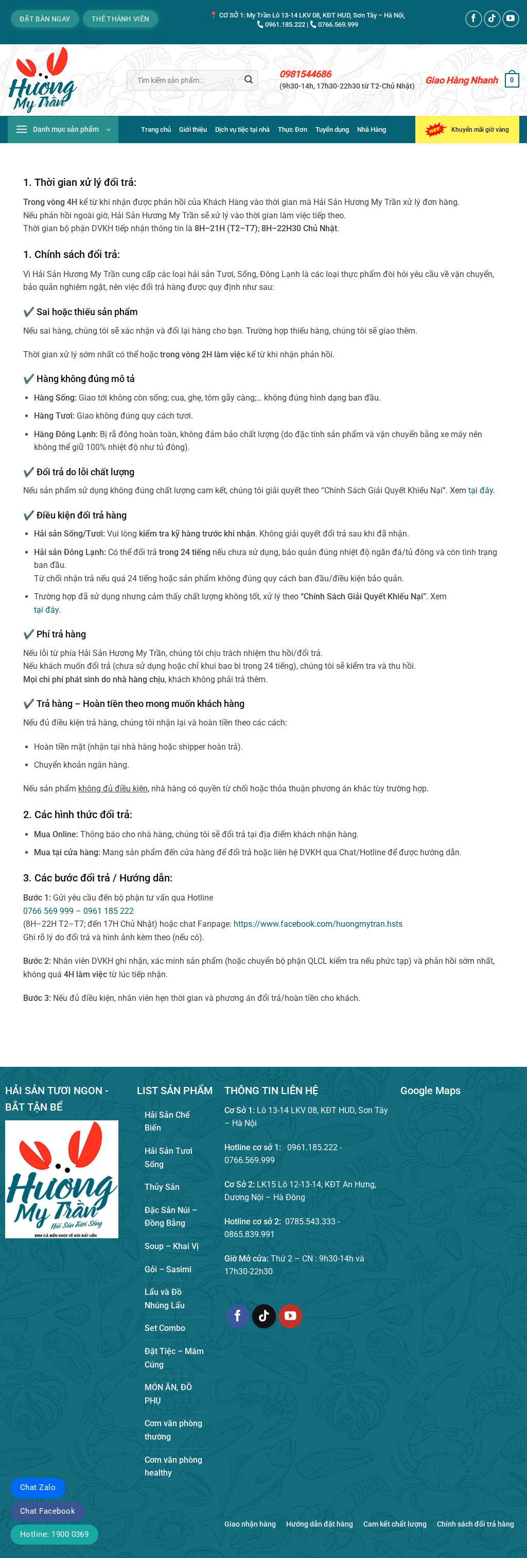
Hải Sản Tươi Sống (168, 1157)
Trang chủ (156, 129)
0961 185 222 (108, 911)
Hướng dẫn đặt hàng (319, 1524)
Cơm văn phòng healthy (173, 1466)
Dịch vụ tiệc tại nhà (242, 129)
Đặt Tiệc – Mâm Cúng (174, 1358)
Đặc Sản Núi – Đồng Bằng (171, 1216)
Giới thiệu (193, 129)
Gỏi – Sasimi (168, 1269)
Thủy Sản (162, 1187)
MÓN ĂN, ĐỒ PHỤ (168, 1394)
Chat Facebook (47, 1511)
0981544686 (305, 73)
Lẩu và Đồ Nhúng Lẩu (165, 1298)
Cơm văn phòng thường (173, 1430)
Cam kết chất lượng (395, 1524)
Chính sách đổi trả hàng (475, 1524)
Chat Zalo (38, 1487)
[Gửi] (248, 80)
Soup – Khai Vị (172, 1246)
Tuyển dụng (332, 129)
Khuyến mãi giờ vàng (480, 129)
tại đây (480, 490)
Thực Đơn (292, 129)
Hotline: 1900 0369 (54, 1534)
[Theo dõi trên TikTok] (492, 18)
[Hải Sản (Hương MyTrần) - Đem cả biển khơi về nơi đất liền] (59, 80)
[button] (512, 80)
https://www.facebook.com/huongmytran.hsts (318, 924)
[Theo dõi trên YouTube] (510, 18)
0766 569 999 (48, 911)
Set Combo (165, 1328)
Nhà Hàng (371, 129)
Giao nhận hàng (250, 1524)
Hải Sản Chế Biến (167, 1121)
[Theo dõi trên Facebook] (473, 18)
